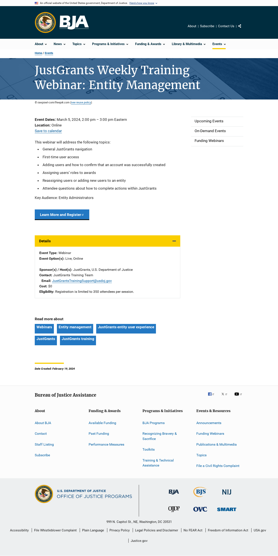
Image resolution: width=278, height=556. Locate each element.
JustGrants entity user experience (126, 327)
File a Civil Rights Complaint (217, 466)
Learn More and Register (60, 214)
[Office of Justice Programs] (45, 22)
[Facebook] (213, 397)
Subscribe (207, 26)
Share (243, 29)
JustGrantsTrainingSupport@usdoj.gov (82, 281)
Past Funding (99, 433)
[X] (226, 397)
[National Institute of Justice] (226, 495)
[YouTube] (239, 397)
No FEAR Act (193, 530)
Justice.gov (139, 541)
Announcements (208, 423)
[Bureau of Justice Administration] (174, 495)
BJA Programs (153, 423)
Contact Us (226, 26)
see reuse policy (81, 102)
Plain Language (93, 530)
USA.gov (260, 530)
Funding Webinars (210, 433)
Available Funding (102, 423)
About (192, 26)
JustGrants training (78, 339)
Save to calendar (48, 131)
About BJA (43, 423)
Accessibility (19, 530)
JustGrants (45, 339)
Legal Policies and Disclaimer (156, 530)
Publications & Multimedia (216, 444)
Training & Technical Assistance (158, 462)
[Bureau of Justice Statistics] (200, 498)
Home (38, 53)
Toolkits (148, 449)
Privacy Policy (119, 530)
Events (49, 53)
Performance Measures (106, 444)
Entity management (75, 327)
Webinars (44, 327)
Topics (201, 455)
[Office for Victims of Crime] (200, 512)
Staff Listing (44, 444)
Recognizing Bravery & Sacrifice (159, 436)
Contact (41, 433)
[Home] (74, 22)
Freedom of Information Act (228, 530)
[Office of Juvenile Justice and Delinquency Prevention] (174, 513)
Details (45, 241)
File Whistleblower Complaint (55, 530)
